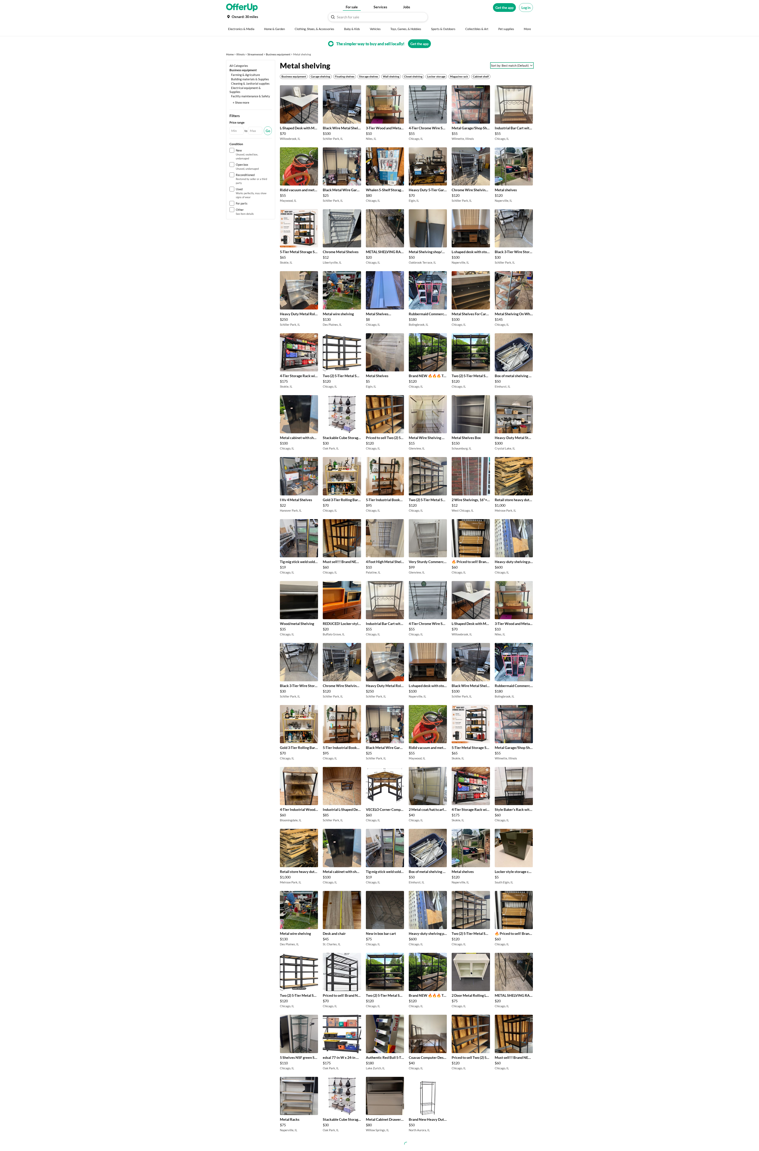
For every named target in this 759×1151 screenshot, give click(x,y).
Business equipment (278, 54)
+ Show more (241, 102)
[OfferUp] (242, 7)
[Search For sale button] (333, 17)
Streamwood (255, 54)
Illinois (240, 54)
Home (230, 54)
